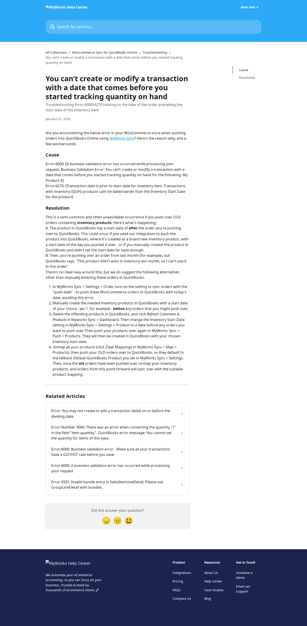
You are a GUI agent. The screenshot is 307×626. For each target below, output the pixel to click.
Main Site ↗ (250, 7)
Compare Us (182, 598)
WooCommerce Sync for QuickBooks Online (104, 52)
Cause (243, 70)
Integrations (182, 573)
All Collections (56, 52)
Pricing (178, 581)
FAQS (176, 590)
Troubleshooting (154, 52)
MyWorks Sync (121, 138)
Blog (207, 598)
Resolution (247, 77)
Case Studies (214, 590)
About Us (211, 573)
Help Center (213, 581)
